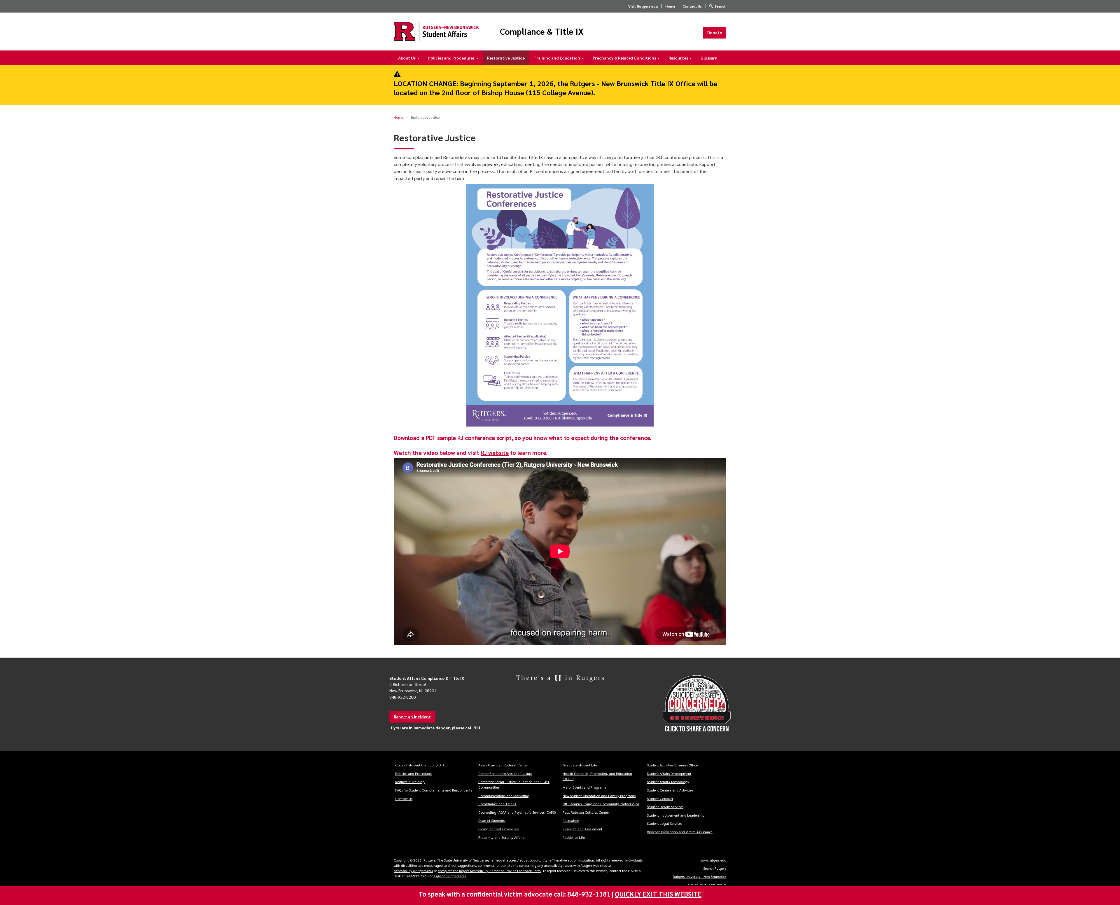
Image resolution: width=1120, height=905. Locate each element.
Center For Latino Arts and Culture (505, 773)
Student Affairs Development (669, 773)
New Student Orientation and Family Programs (599, 795)
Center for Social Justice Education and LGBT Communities (514, 784)
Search (720, 6)
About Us (407, 57)
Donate (714, 32)
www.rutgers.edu (713, 860)
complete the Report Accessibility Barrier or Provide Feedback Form (489, 870)
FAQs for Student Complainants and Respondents (433, 790)
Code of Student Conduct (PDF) (419, 765)
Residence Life (574, 837)
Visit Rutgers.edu (643, 6)
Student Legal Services (664, 823)
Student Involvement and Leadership (675, 815)
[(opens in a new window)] (679, 703)
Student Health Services (665, 806)
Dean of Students (491, 820)
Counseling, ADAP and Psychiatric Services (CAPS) (517, 812)
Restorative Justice (506, 57)
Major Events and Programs (584, 787)
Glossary (709, 57)
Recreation (571, 820)
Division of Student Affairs (706, 884)
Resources (678, 57)
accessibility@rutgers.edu (413, 870)
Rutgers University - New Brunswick (699, 876)
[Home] (436, 31)
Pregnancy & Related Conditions (625, 57)
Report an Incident (412, 716)
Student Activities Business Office (672, 765)
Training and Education (557, 57)
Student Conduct (660, 798)
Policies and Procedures (451, 57)
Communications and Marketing (503, 795)
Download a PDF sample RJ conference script (453, 437)
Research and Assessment (582, 829)
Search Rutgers (714, 868)
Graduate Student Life (580, 765)
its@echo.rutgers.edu (449, 875)
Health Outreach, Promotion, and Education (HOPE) (597, 776)
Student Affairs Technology (668, 781)
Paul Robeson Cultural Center (586, 812)
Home (670, 6)
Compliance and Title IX (497, 803)
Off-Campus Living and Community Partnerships (601, 803)
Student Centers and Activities (670, 790)
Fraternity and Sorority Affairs (501, 837)
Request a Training (410, 781)
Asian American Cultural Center (503, 765)
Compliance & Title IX (542, 31)
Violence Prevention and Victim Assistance (680, 831)
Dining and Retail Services (498, 829)
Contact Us (692, 6)
